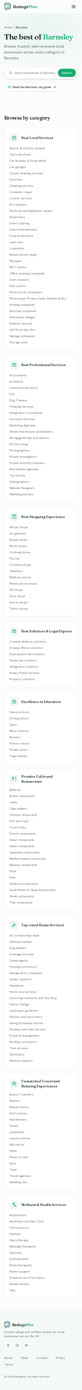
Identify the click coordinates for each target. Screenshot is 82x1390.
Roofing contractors (23, 1042)
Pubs (12, 877)
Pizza (12, 871)
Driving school (19, 718)
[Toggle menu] (73, 7)
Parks (13, 1151)
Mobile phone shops (23, 583)
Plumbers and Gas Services (27, 1029)
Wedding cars (18, 1182)
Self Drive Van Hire (22, 330)
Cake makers (18, 808)
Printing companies (22, 305)
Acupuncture (18, 1215)
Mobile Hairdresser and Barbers (31, 431)
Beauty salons (19, 1107)
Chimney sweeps (20, 942)
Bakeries (15, 790)
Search (67, 73)
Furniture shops (20, 565)
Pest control (17, 286)
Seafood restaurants (23, 884)
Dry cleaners (18, 204)
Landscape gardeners (24, 1010)
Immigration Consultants (25, 413)
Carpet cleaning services (26, 173)
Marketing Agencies (22, 425)
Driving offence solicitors (26, 648)
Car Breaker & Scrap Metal (27, 161)
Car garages (17, 167)
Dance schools (19, 712)
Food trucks (17, 827)
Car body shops (20, 154)
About (8, 1358)
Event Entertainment (23, 229)
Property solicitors (22, 679)
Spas (12, 1163)
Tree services (18, 1048)
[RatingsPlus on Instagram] (17, 1345)
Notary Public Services (24, 673)
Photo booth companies (25, 292)
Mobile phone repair (23, 255)
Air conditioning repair (24, 935)
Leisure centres (19, 1138)
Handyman (16, 985)
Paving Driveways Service (26, 1023)
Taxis (13, 1169)
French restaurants (22, 833)
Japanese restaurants (24, 852)
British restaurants (22, 796)
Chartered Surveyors (23, 388)
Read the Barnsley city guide (32, 87)
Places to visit (18, 1157)
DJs (12, 394)
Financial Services (21, 406)
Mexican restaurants (23, 865)
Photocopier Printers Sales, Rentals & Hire (37, 298)
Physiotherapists (20, 1265)
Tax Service (17, 475)
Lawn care (16, 242)
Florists (14, 558)
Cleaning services (21, 186)
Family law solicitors (23, 660)
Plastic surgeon (19, 1271)
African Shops (18, 527)
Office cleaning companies (27, 273)
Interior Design (19, 1004)
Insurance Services (22, 419)
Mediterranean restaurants (27, 859)
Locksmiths (16, 248)
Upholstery (16, 1054)
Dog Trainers (18, 400)
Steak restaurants (21, 896)
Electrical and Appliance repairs (31, 211)
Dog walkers (17, 948)
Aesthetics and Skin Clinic (26, 1221)
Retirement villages (22, 317)
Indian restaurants (21, 840)
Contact (41, 1358)
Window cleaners (21, 1061)
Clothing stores (19, 552)
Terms (8, 1364)
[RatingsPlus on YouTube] (26, 1345)
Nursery (14, 737)
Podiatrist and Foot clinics (27, 1278)
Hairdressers (18, 1119)
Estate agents (18, 960)
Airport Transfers (21, 1094)
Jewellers (16, 571)
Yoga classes (18, 756)
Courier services (20, 198)
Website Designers (21, 488)
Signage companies (22, 336)
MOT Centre (17, 267)
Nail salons (16, 1144)
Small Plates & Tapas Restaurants (32, 890)
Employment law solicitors (27, 654)
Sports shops (18, 602)
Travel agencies (20, 1176)
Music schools (19, 731)
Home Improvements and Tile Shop (33, 998)
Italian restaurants (21, 846)
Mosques (15, 261)
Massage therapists (22, 1246)
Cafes (13, 802)
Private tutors (18, 750)
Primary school (19, 743)
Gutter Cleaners (20, 979)
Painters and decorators (25, 1017)
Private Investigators (23, 457)
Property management (24, 1035)
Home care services (22, 992)
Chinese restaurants (23, 815)
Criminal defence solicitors (27, 641)
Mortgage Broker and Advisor (29, 438)
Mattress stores (20, 577)
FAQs (24, 1358)
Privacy (60, 1358)
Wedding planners (21, 494)
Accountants (17, 375)
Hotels (13, 1126)
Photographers (19, 450)
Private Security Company (26, 463)
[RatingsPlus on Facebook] (8, 1345)
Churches (15, 179)
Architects (16, 381)
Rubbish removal (20, 323)
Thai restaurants (20, 902)
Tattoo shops (18, 608)
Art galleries (17, 533)
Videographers (19, 482)
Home (8, 27)
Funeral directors (21, 236)
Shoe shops (17, 596)
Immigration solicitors (23, 666)
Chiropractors (19, 1228)
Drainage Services (21, 954)
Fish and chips (19, 821)
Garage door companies (25, 973)
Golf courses (18, 1113)
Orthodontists (19, 1259)
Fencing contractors (23, 967)
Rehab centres (19, 1284)
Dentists (15, 1234)
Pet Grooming (18, 444)
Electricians (17, 217)
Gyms (13, 725)
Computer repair (20, 192)
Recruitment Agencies (23, 469)
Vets (12, 1290)
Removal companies (22, 311)
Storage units (18, 342)
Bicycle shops (18, 540)
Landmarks (16, 1132)
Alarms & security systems (27, 148)
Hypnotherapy (19, 1240)
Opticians (15, 1253)
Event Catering (19, 223)
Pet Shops (16, 590)
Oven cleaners (19, 280)
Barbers (14, 1101)
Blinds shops (17, 546)
